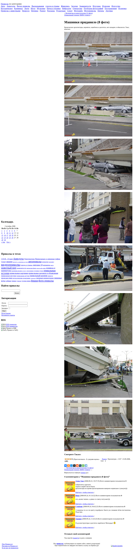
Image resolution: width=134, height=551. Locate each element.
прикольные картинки (19, 273)
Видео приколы (23, 6)
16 (5, 235)
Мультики (41, 8)
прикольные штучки (23, 276)
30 (5, 240)
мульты (41, 271)
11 (10, 233)
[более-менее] (69, 459)
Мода (33, 8)
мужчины (36, 271)
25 (10, 238)
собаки (8, 281)
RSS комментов (11, 326)
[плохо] (67, 459)
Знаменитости (85, 6)
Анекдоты (11, 6)
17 (7, 235)
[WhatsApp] (83, 465)
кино (44, 268)
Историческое (7, 8)
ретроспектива (18, 278)
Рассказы (51, 11)
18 (10, 235)
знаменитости (21, 268)
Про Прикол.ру (7, 544)
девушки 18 (38, 265)
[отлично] (72, 459)
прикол (83, 473)
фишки (34, 280)
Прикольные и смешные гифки (47, 259)
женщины (46, 265)
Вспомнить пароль (8, 315)
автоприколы (34, 261)
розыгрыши (26, 278)
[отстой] (65, 459)
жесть (52, 265)
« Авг (3, 242)
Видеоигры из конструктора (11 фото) (79, 13)
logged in (76, 538)
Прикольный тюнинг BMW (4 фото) (77, 15)
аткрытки (45, 262)
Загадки (74, 6)
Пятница (34, 11)
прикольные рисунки (8, 276)
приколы (60, 543)
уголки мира (26, 281)
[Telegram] (86, 465)
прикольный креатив (38, 276)
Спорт (69, 11)
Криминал (18, 8)
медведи (24, 270)
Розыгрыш (61, 11)
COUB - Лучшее (7, 259)
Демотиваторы (29, 259)
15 (2, 235)
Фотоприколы (90, 11)
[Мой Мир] (71, 465)
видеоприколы (10, 264)
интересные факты (31, 268)
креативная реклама (17, 271)
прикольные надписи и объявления (43, 273)
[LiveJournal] (80, 465)
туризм (19, 281)
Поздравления (111, 8)
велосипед (51, 262)
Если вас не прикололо (10, 548)
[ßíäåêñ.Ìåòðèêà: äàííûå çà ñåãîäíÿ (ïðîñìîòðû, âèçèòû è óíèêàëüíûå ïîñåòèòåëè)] (116, 546)
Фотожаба (78, 11)
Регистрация (5, 313)
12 (12, 233)
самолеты (33, 278)
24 (7, 238)
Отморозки (77, 8)
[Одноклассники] (68, 465)
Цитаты (101, 11)
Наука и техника (54, 8)
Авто (3, 6)
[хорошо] (70, 459)
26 (12, 238)
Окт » (8, 242)
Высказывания (38, 6)
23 (5, 238)
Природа (25, 11)
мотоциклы (30, 271)
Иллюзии (106, 6)
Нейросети (66, 8)
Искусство (115, 6)
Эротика (109, 11)
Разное (43, 11)
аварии (9, 261)
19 (12, 235)
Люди (26, 8)
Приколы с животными (10, 11)
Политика (122, 8)
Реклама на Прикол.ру (10, 546)
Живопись (65, 6)
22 (2, 238)
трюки (14, 281)
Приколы (5, 4)
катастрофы (40, 268)
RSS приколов (11, 324)
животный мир (8, 267)
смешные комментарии (45, 278)
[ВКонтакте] (65, 465)
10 (7, 233)
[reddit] (77, 465)
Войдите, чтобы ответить (84, 492)
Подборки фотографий (93, 8)
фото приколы (46, 280)
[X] (74, 465)
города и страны (52, 6)
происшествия (6, 278)
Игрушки (97, 6)
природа (50, 276)
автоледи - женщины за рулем (20, 262)
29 (2, 240)
